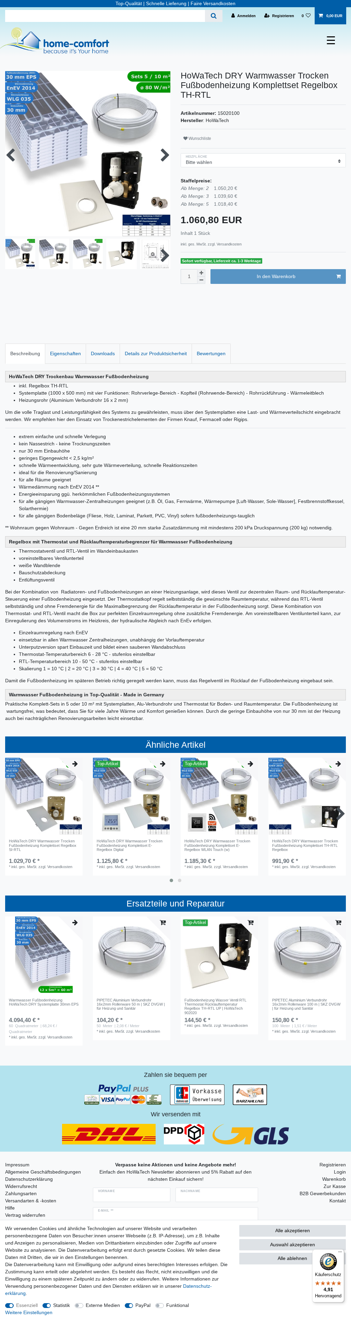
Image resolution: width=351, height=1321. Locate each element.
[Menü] (340, 1253)
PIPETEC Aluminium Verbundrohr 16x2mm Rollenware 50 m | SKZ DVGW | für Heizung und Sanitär (131, 1004)
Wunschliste (199, 138)
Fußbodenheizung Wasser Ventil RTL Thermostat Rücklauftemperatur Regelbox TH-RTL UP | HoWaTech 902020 (215, 1006)
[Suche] (213, 16)
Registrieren (332, 1164)
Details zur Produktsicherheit (156, 353)
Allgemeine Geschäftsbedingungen (43, 1172)
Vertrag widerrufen (25, 1215)
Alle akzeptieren (292, 1230)
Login (340, 1172)
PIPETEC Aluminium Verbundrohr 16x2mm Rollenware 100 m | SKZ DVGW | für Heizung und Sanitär (306, 1004)
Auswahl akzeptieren (292, 1244)
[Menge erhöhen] (201, 273)
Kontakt (337, 1200)
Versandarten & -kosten (30, 1200)
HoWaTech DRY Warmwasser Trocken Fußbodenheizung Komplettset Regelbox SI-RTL (42, 845)
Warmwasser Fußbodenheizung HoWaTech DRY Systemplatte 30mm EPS (43, 1002)
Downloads (103, 353)
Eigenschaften (65, 353)
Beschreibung (25, 353)
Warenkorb (334, 1179)
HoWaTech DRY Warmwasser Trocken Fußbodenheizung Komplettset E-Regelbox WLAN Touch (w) (217, 845)
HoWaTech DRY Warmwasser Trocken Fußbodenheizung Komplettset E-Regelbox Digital (129, 845)
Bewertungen (211, 353)
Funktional (177, 1305)
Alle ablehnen (292, 1258)
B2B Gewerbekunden (323, 1193)
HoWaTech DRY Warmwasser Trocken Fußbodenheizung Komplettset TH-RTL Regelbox (305, 845)
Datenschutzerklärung (29, 1179)
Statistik (61, 1305)
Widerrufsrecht (21, 1186)
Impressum (17, 1164)
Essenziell (27, 1305)
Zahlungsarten (21, 1193)
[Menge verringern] (201, 280)
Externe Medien (103, 1305)
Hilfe (10, 1208)
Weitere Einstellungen (28, 1312)
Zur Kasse (335, 1186)
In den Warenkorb (276, 276)
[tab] (25, 354)
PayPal (142, 1305)
